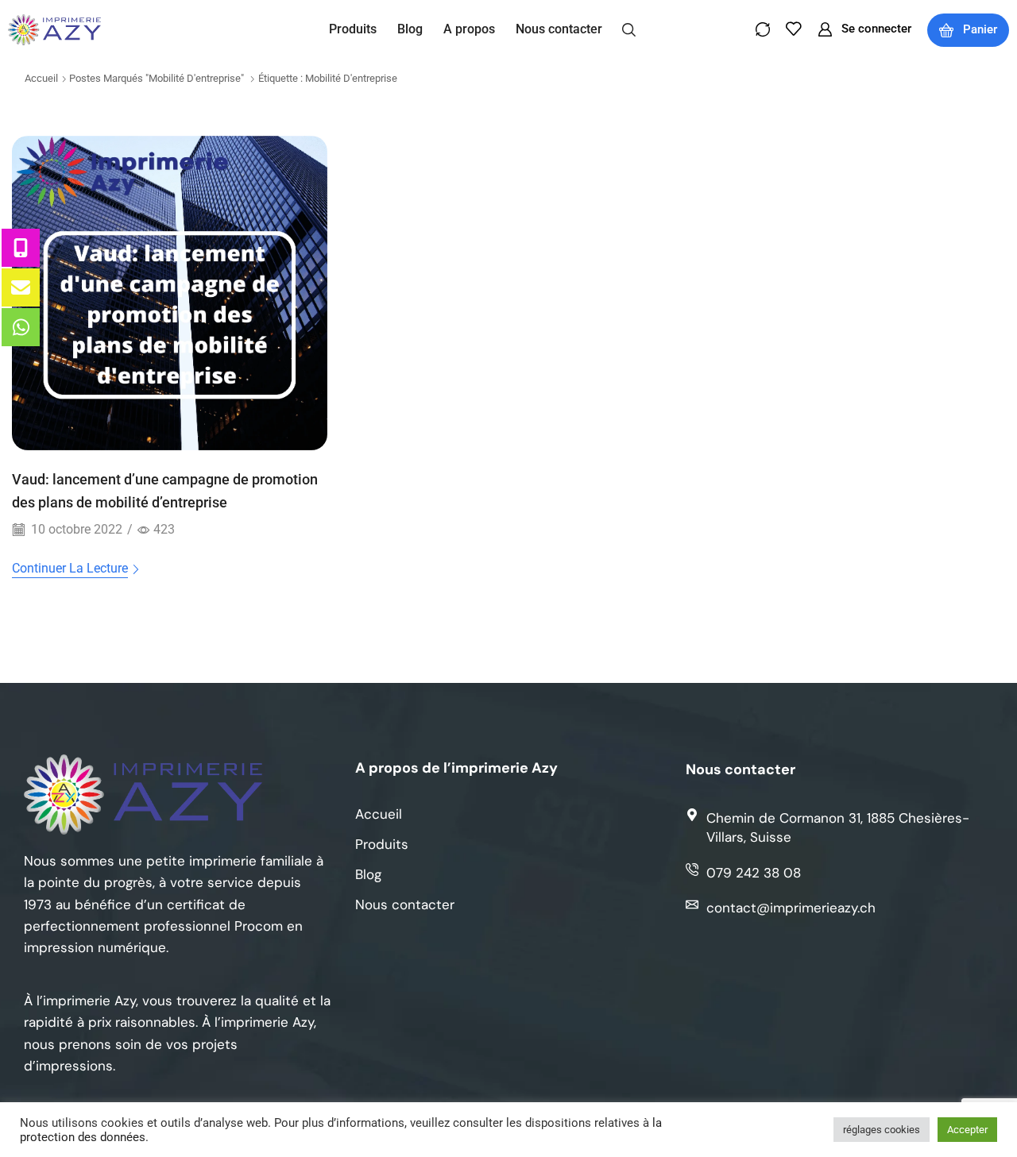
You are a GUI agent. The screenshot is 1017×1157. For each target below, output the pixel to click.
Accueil (41, 78)
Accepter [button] (967, 1130)
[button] (629, 28)
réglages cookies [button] (881, 1130)
